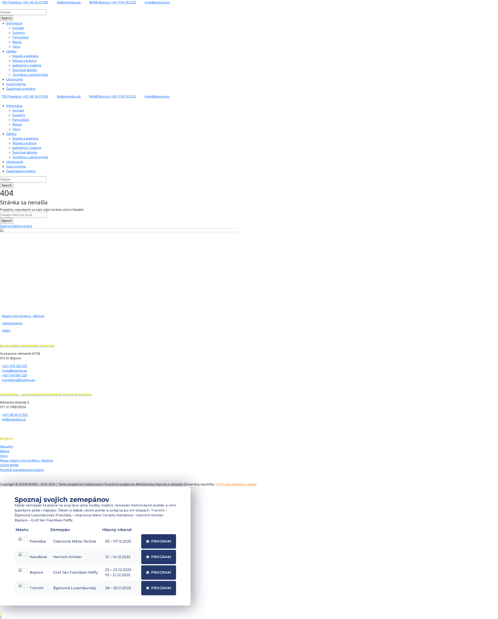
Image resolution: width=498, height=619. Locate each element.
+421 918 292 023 (14, 366)
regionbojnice (12, 323)
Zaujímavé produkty (21, 89)
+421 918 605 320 (14, 375)
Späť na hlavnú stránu (16, 226)
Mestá (17, 42)
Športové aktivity (24, 70)
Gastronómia (16, 84)
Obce (16, 47)
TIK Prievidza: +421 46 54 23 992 (25, 2)
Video (6, 330)
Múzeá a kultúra (24, 61)
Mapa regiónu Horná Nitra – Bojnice (26, 460)
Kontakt (18, 28)
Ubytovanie (14, 79)
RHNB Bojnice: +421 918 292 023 (112, 2)
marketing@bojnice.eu (18, 380)
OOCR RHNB (9, 465)
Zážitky (11, 51)
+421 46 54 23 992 (15, 415)
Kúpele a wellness (25, 56)
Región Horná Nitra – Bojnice (23, 316)
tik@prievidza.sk (69, 2)
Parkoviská (20, 37)
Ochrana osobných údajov (237, 484)
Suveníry (18, 33)
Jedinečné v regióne (26, 65)
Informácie (14, 23)
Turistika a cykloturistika (30, 75)
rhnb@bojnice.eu (157, 2)
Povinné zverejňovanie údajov (22, 470)
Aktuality (6, 446)
